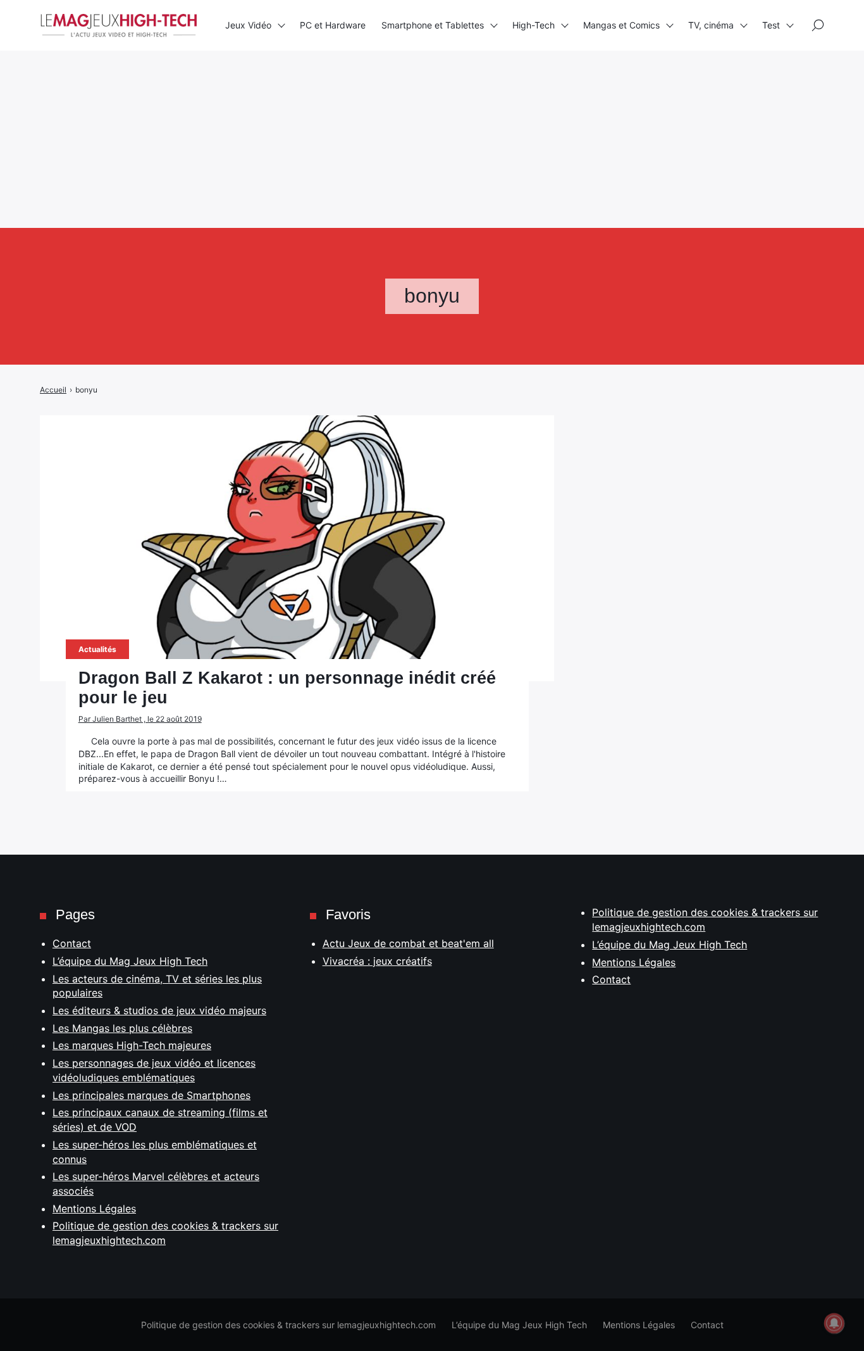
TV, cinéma (711, 25)
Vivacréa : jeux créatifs (377, 961)
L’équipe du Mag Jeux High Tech (129, 961)
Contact (71, 943)
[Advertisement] (379, 88)
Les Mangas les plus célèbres (122, 1028)
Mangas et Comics (621, 25)
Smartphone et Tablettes (432, 25)
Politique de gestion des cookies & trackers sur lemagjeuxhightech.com (288, 1324)
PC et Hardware (333, 25)
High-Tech (533, 25)
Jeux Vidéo (248, 25)
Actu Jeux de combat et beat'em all (408, 943)
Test (771, 25)
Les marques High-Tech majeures (131, 1045)
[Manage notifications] (834, 1323)
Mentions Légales (94, 1208)
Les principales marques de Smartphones (151, 1095)
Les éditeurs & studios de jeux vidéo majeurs (159, 1010)
